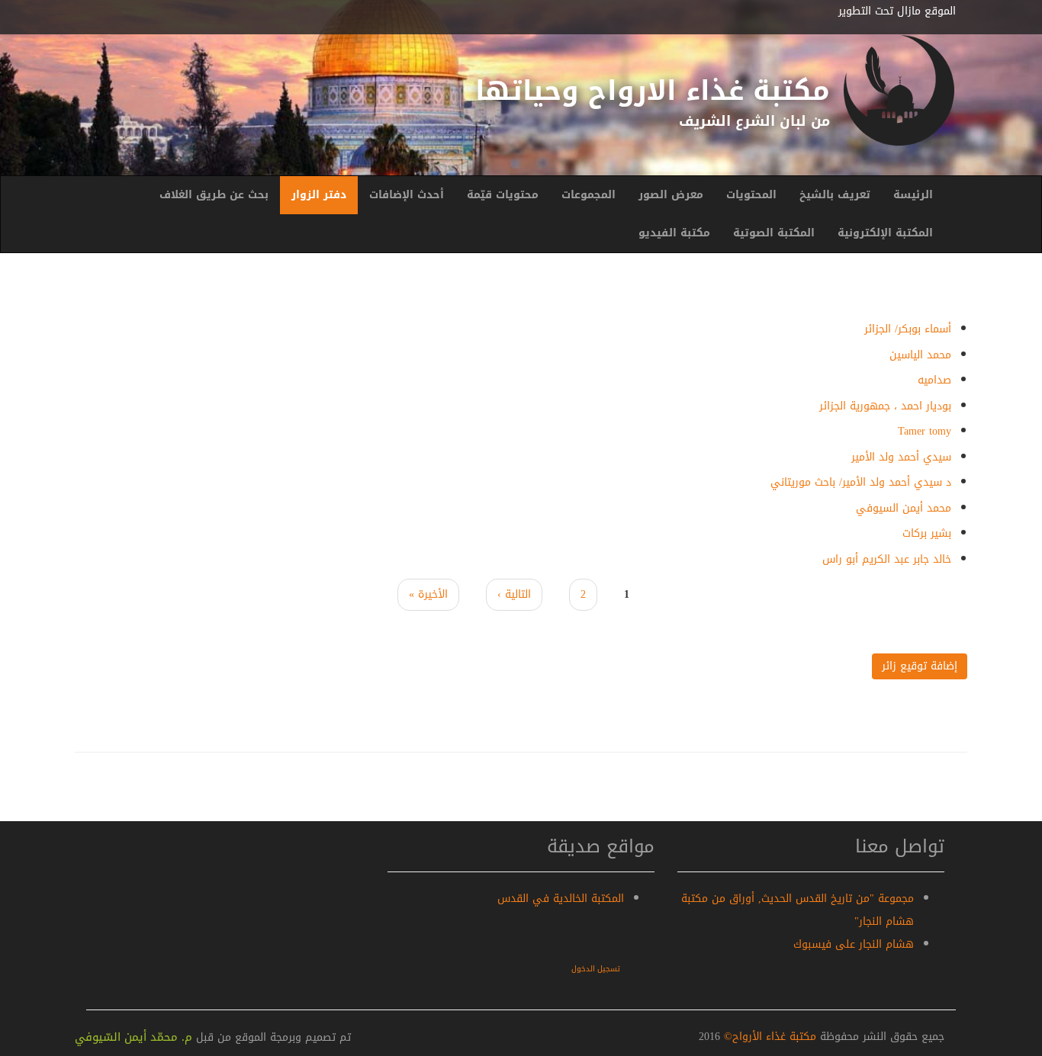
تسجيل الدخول (595, 968)
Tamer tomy (924, 431)
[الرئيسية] (898, 90)
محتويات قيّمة (503, 195)
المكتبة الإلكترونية (885, 233)
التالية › (514, 594)
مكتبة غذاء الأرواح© (768, 1036)
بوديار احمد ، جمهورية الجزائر (885, 406)
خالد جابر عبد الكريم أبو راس (886, 559)
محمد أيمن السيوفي (903, 508)
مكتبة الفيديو (674, 233)
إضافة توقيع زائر (919, 666)
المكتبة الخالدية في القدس (560, 898)
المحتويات (751, 195)
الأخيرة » (428, 594)
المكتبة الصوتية (774, 233)
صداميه (934, 380)
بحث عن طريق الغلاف (214, 195)
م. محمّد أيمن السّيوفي (133, 1037)
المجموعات (588, 195)
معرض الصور (670, 195)
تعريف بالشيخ (834, 195)
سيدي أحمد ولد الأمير (901, 457)
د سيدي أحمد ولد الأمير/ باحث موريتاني (860, 482)
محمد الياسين (920, 355)
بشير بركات (926, 533)
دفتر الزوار (318, 195)
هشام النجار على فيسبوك (853, 944)
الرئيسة (913, 195)
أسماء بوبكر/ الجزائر (907, 329)
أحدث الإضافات (406, 195)
